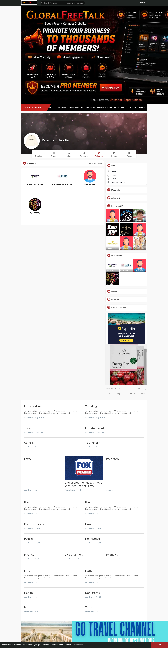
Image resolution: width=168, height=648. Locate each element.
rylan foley (35, 212)
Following (115, 206)
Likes (113, 291)
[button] (63, 3)
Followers (115, 255)
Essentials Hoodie (55, 140)
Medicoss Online (35, 184)
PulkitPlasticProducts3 (62, 184)
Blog (118, 393)
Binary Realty (90, 184)
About (108, 393)
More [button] (143, 394)
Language (143, 389)
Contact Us (131, 393)
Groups (114, 299)
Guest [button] (143, 3)
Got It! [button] (159, 645)
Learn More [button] (78, 645)
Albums (114, 198)
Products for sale (118, 307)
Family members (95, 163)
